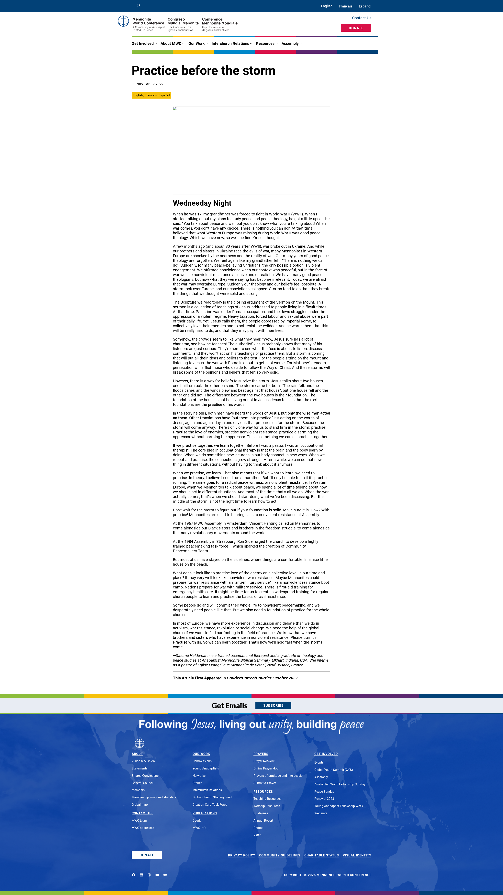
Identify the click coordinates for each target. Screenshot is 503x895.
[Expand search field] (138, 6)
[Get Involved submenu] (156, 43)
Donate (356, 28)
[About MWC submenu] (183, 43)
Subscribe (273, 705)
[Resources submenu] (276, 43)
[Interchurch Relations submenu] (251, 43)
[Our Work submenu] (207, 43)
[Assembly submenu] (300, 43)
